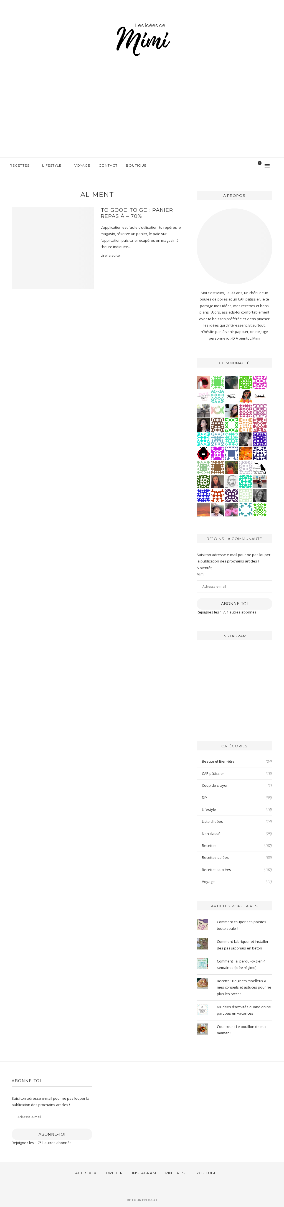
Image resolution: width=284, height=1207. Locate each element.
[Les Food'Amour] (231, 509)
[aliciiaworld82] (203, 481)
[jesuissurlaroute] (260, 481)
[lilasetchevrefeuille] (231, 438)
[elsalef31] (245, 467)
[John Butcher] (231, 481)
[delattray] (217, 509)
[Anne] (260, 509)
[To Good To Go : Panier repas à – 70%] (53, 248)
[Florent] (245, 438)
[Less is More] (203, 452)
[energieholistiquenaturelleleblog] (217, 410)
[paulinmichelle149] (260, 382)
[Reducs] (203, 467)
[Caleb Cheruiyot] (245, 424)
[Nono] (231, 410)
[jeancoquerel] (245, 495)
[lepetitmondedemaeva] (203, 424)
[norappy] (231, 467)
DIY (237, 797)
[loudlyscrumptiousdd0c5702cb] (217, 495)
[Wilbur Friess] (217, 467)
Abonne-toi (234, 603)
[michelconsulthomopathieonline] (231, 495)
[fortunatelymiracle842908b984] (245, 410)
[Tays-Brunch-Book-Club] (203, 396)
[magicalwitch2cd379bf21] (260, 452)
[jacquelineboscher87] (217, 438)
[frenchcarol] (217, 481)
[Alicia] (217, 452)
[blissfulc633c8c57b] (260, 410)
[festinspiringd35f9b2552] (260, 424)
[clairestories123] (260, 495)
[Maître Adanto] (245, 452)
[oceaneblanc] (231, 452)
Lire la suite (110, 255)
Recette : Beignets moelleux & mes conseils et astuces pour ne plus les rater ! (244, 987)
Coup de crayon (237, 785)
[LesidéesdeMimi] (231, 396)
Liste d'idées (237, 821)
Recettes (19, 165)
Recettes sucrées (237, 869)
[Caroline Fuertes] (245, 382)
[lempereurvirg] (260, 438)
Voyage (82, 165)
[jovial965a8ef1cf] (231, 424)
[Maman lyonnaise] (260, 396)
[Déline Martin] (203, 495)
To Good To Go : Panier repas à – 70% (137, 213)
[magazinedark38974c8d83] (245, 481)
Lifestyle (52, 165)
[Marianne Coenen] (217, 424)
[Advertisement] (142, 116)
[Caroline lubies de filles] (245, 396)
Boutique (136, 165)
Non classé (237, 833)
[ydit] (217, 396)
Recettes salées (237, 857)
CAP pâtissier (237, 773)
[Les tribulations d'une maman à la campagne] (203, 509)
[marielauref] (203, 410)
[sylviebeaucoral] (203, 438)
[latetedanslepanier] (231, 382)
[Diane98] (245, 509)
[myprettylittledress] (203, 382)
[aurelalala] (260, 467)
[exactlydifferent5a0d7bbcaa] (217, 382)
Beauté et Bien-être (237, 761)
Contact (108, 165)
